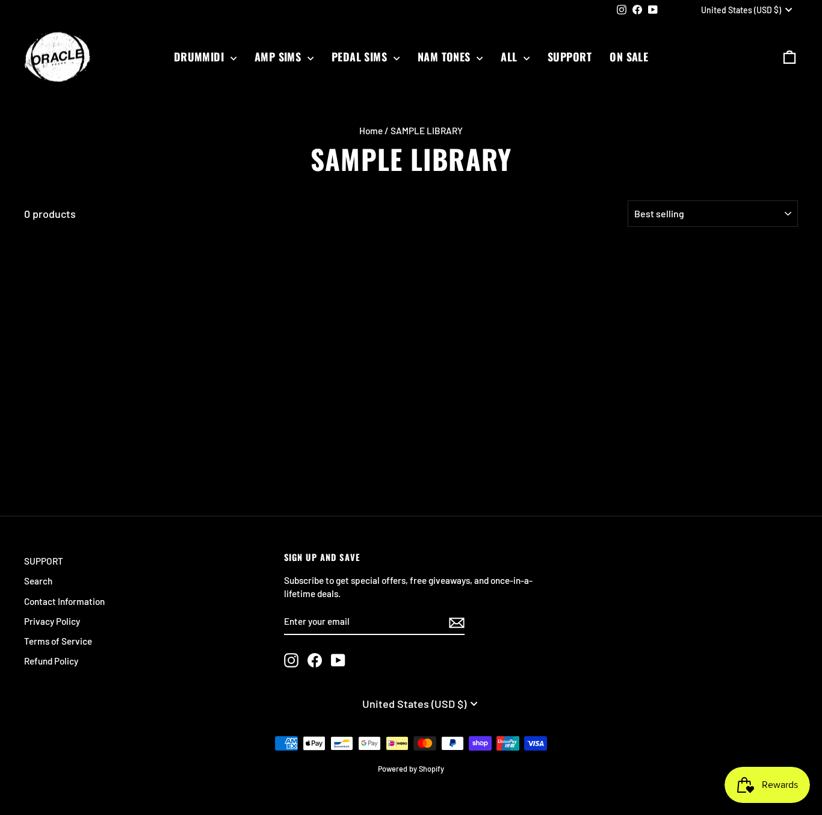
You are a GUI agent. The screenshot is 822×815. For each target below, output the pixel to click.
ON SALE (629, 56)
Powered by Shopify (411, 768)
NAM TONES (446, 56)
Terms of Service (58, 641)
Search (38, 580)
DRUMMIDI (200, 56)
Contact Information (64, 601)
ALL (511, 56)
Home (371, 130)
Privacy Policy (52, 621)
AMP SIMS (279, 56)
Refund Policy (51, 660)
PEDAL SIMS (361, 56)
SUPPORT (570, 56)
